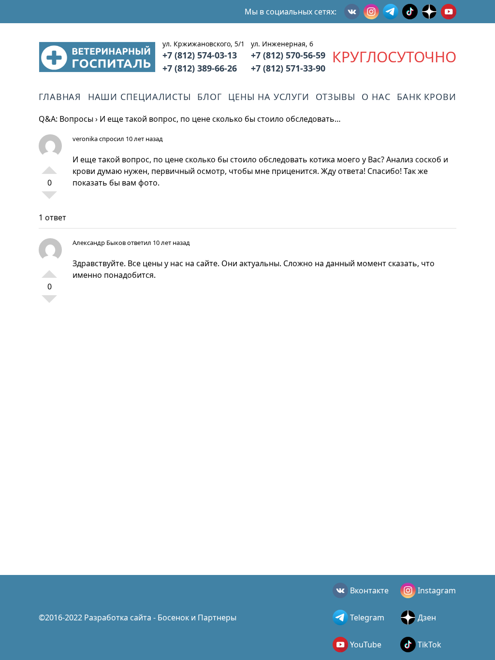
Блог (209, 96)
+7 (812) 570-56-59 (288, 55)
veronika (85, 138)
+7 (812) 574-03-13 (199, 55)
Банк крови (426, 96)
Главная (60, 96)
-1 (49, 199)
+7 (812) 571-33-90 (288, 68)
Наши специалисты (139, 96)
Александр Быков (99, 242)
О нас (376, 96)
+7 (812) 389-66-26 (199, 68)
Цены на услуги (268, 96)
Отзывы (335, 96)
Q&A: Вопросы (66, 119)
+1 (49, 166)
